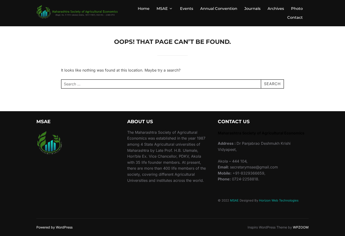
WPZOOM (301, 227)
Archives (276, 8)
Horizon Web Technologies (279, 200)
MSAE (162, 8)
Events (186, 8)
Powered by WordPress (54, 227)
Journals (252, 8)
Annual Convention (218, 8)
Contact (295, 17)
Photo (297, 8)
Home (144, 8)
